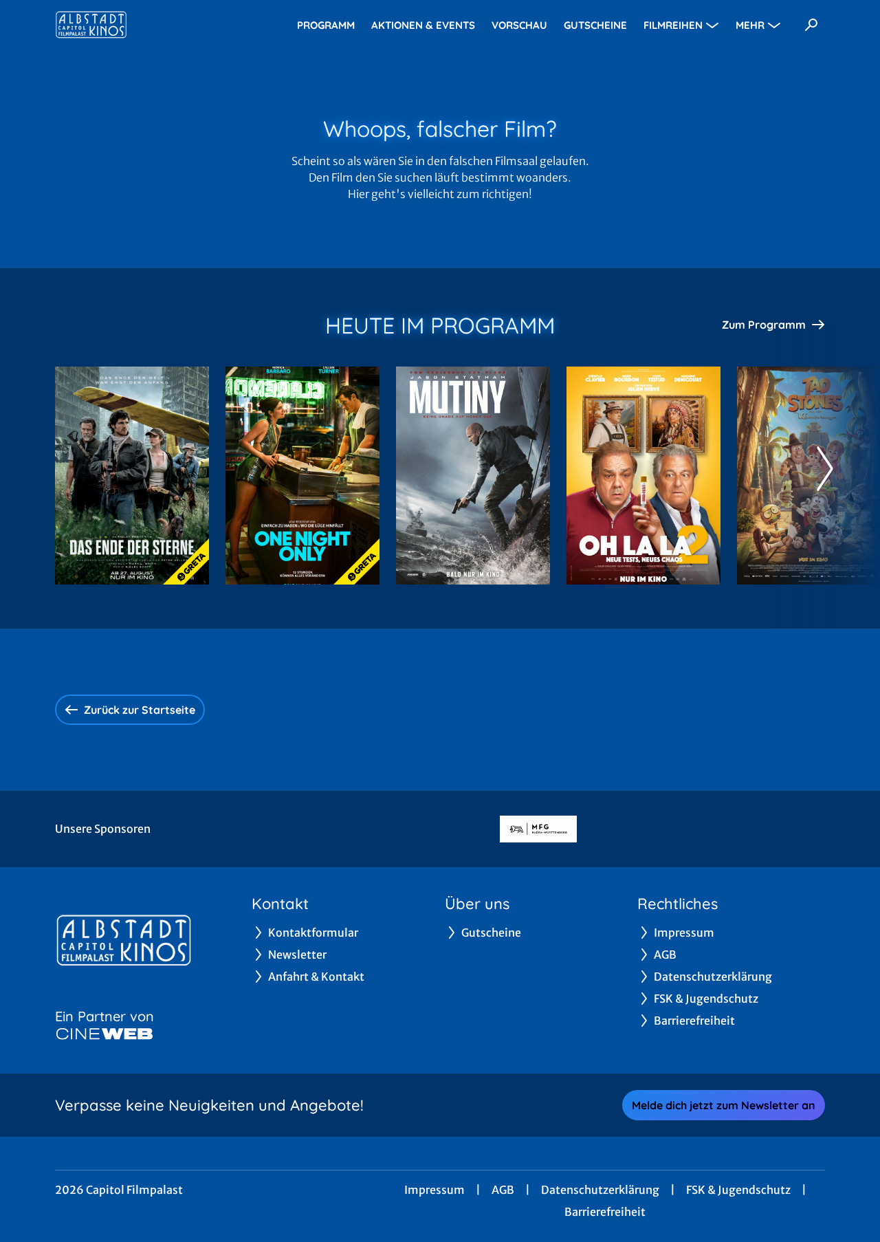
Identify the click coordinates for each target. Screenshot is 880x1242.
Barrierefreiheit (605, 1212)
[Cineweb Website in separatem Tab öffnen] (104, 1033)
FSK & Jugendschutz (738, 1190)
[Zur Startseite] (151, 25)
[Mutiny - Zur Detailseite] (473, 476)
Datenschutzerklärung (600, 1190)
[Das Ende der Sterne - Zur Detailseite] (132, 476)
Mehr (750, 25)
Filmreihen (673, 25)
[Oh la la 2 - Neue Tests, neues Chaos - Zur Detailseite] (643, 476)
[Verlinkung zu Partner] (538, 829)
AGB (503, 1190)
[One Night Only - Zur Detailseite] (303, 476)
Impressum (434, 1190)
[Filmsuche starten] (811, 25)
